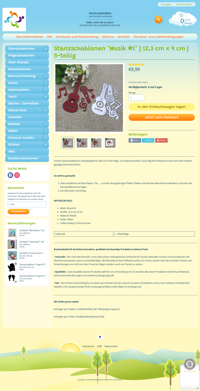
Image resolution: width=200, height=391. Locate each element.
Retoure (108, 36)
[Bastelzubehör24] (14, 19)
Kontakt (124, 36)
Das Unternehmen (29, 36)
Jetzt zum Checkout (162, 117)
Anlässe (28, 125)
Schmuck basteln (28, 138)
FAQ (49, 36)
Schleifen (15, 117)
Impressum (88, 346)
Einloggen (166, 4)
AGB (99, 346)
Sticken (28, 145)
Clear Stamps (18, 62)
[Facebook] (10, 175)
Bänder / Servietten (23, 103)
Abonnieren (18, 211)
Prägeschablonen (21, 55)
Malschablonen (19, 69)
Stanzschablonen (28, 49)
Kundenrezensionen (23, 158)
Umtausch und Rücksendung (77, 36)
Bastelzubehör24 (97, 380)
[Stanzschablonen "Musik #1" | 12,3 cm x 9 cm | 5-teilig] (68, 143)
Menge (132, 92)
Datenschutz (111, 346)
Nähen (28, 132)
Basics (28, 84)
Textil (28, 97)
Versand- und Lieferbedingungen (159, 36)
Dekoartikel (28, 111)
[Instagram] (17, 175)
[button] (136, 64)
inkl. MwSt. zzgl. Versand (138, 82)
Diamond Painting (28, 77)
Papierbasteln (28, 90)
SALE (11, 151)
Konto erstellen (184, 4)
